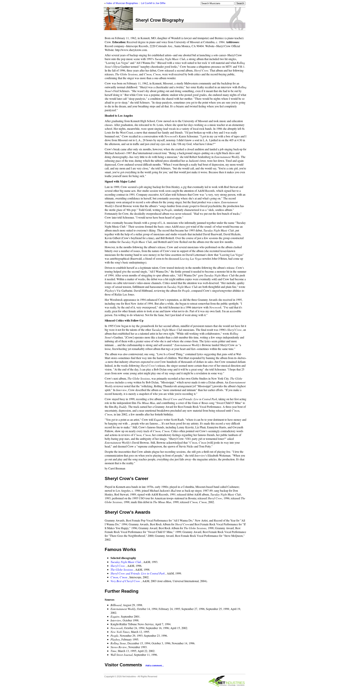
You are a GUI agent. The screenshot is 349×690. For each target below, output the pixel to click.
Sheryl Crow (118, 566)
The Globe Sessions (122, 569)
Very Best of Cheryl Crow (125, 581)
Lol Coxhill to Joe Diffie (153, 3)
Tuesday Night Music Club (126, 562)
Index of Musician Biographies (122, 3)
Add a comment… (154, 665)
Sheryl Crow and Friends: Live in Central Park (138, 573)
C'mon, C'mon (119, 577)
